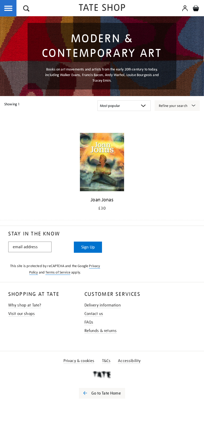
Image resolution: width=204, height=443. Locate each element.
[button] (26, 9)
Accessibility (129, 360)
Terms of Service (57, 272)
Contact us (93, 313)
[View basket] (196, 9)
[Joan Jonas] (102, 163)
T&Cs (106, 360)
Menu (8, 8)
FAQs (89, 322)
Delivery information (102, 305)
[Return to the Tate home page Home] (102, 8)
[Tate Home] (102, 374)
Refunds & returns (100, 330)
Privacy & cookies (79, 360)
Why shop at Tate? (24, 305)
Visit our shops (21, 313)
